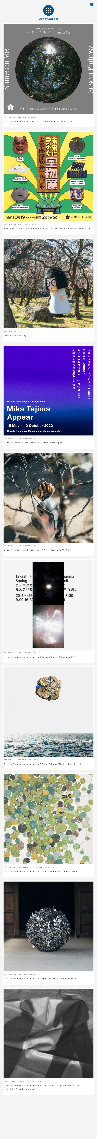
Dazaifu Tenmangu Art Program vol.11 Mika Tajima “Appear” (35, 443)
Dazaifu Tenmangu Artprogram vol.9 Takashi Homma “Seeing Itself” (39, 657)
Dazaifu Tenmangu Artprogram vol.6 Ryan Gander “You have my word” (40, 978)
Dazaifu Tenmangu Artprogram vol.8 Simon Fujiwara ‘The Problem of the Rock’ (44, 764)
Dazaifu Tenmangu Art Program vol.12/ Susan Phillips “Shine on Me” (38, 121)
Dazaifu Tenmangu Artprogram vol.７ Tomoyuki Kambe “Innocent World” (41, 871)
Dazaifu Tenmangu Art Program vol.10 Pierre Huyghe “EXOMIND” (37, 550)
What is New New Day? (15, 335)
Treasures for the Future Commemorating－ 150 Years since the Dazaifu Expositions (47, 228)
